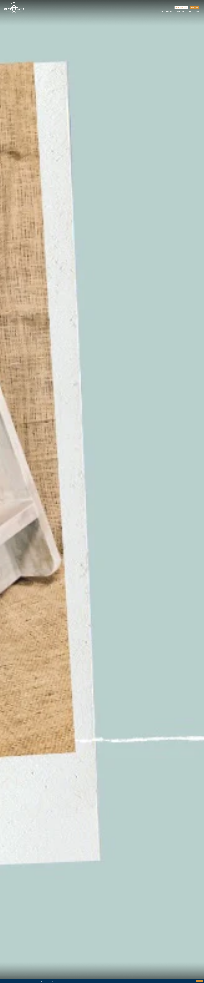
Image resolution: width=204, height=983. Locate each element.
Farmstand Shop (181, 7)
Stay (183, 11)
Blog (197, 11)
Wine (178, 11)
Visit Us (190, 11)
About (161, 11)
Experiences (170, 11)
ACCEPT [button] (199, 981)
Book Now (194, 7)
